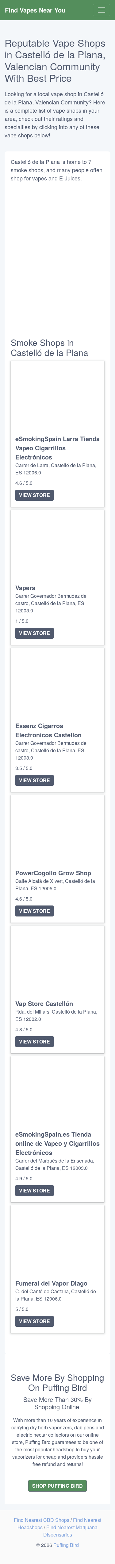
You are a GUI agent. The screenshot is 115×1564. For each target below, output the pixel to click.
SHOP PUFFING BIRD (57, 1485)
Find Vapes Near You (35, 9)
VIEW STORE (34, 495)
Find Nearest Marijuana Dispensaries (70, 1531)
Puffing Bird (66, 1544)
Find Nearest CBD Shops (42, 1519)
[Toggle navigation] (101, 10)
